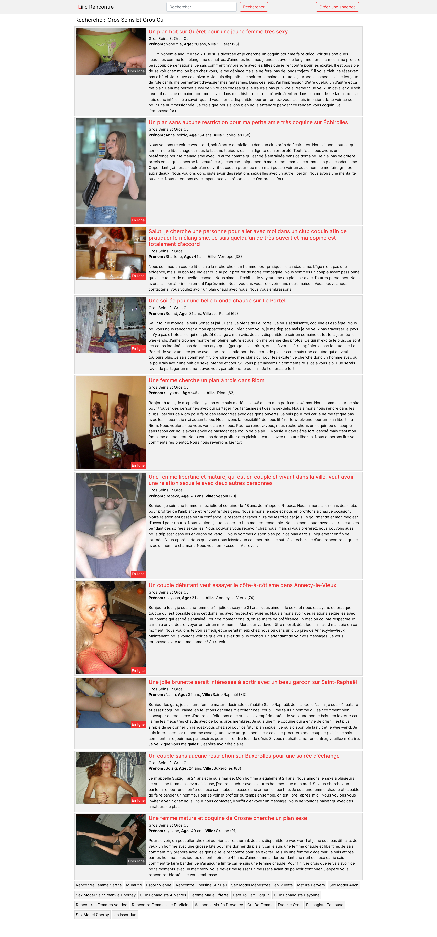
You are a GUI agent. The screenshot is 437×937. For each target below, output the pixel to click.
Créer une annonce (337, 6)
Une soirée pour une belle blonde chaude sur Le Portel (217, 300)
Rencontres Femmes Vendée (101, 904)
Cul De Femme (260, 904)
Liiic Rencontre (96, 7)
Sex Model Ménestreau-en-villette (262, 885)
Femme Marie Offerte (209, 895)
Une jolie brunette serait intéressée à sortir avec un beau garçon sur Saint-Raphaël (253, 682)
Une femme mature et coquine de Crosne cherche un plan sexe (228, 818)
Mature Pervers (311, 885)
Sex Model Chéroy (92, 914)
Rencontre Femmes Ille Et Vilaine (161, 904)
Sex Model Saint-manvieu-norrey (106, 895)
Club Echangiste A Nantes (163, 895)
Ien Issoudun (124, 914)
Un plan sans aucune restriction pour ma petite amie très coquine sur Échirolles (248, 122)
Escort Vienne (158, 885)
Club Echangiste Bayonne (297, 895)
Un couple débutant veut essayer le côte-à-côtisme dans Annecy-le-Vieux (242, 585)
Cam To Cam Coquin (251, 895)
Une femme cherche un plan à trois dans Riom (206, 380)
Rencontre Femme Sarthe (99, 885)
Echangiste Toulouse (324, 904)
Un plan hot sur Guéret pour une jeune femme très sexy (218, 31)
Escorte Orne (290, 904)
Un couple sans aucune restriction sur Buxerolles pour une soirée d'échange (244, 756)
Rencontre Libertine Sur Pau (201, 885)
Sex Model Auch (343, 885)
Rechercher (254, 6)
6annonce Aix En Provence (219, 904)
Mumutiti (134, 885)
